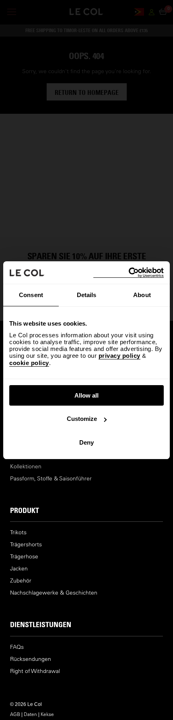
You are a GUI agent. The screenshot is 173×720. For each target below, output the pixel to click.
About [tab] (142, 294)
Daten (30, 714)
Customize (82, 418)
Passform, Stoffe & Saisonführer (51, 478)
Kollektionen (25, 466)
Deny (86, 442)
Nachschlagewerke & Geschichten (53, 592)
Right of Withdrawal (35, 671)
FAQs (17, 647)
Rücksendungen (30, 659)
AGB (15, 714)
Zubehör (20, 580)
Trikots (18, 532)
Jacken (19, 568)
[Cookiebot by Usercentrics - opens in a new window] (128, 272)
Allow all (86, 395)
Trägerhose (24, 556)
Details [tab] (87, 294)
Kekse (47, 714)
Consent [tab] (31, 294)
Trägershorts (26, 544)
